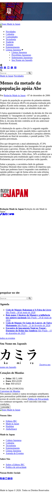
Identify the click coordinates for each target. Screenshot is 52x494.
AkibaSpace (11, 429)
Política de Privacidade (38, 399)
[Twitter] (10, 214)
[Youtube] (13, 214)
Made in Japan (6, 76)
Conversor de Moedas (10, 391)
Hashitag (10, 426)
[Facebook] (6, 214)
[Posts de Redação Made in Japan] (1, 214)
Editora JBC (11, 421)
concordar (5, 407)
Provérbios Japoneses (21, 55)
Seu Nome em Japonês (22, 60)
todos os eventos (7, 338)
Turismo (9, 44)
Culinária (10, 34)
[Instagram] (8, 214)
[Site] (3, 214)
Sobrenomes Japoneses (22, 57)
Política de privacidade (16, 467)
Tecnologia (11, 39)
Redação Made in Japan (15, 95)
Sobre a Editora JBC (15, 464)
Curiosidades (12, 37)
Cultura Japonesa (13, 440)
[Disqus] (26, 252)
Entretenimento (13, 47)
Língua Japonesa (13, 50)
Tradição (10, 42)
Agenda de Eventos (15, 453)
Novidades (11, 31)
